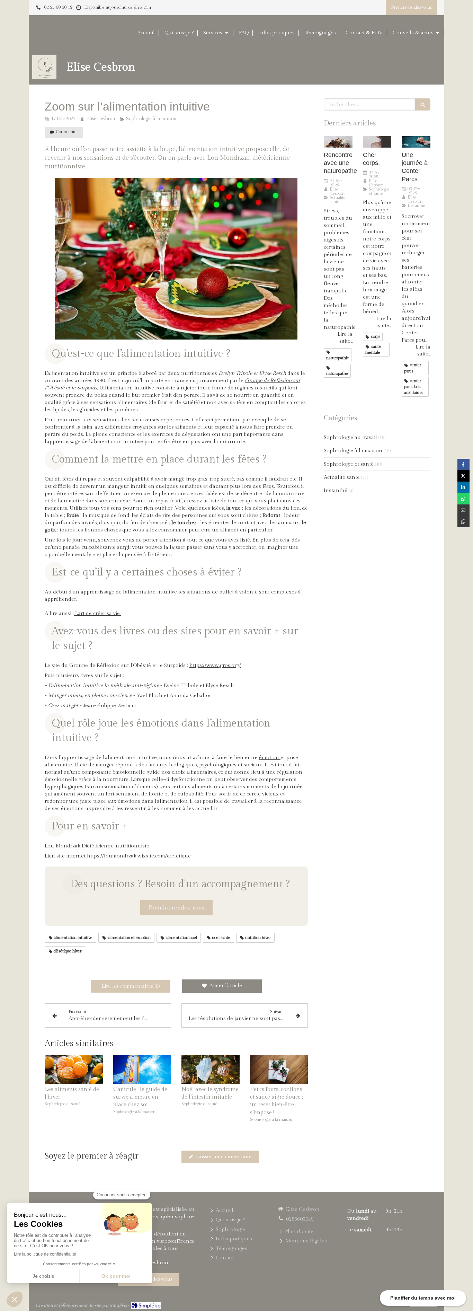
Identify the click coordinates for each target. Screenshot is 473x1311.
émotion (269, 757)
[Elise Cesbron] (44, 78)
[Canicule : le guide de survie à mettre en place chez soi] (142, 1069)
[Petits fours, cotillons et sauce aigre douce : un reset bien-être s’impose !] (279, 1069)
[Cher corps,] (377, 142)
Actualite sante (342, 477)
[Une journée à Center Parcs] (416, 142)
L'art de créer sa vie (97, 613)
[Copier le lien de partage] (463, 521)
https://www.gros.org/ (215, 665)
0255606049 (300, 1219)
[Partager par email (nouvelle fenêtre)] (463, 510)
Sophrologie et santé (349, 464)
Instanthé (335, 490)
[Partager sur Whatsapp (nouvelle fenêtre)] (463, 498)
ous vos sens (106, 508)
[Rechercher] (422, 104)
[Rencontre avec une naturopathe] (338, 142)
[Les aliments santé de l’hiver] (74, 1069)
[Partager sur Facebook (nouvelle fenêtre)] (463, 464)
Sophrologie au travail (350, 437)
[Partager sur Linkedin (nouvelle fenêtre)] (463, 487)
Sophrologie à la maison (353, 451)
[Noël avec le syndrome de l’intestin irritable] (210, 1069)
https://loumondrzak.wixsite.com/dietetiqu (137, 856)
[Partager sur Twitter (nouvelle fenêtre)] (463, 476)
